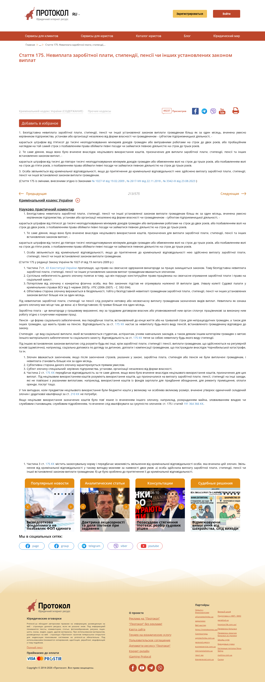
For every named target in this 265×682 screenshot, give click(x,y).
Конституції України (63, 268)
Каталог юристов (148, 36)
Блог (187, 36)
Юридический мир (226, 36)
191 (185, 404)
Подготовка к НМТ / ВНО (229, 616)
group (65, 546)
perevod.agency (202, 642)
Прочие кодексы (99, 111)
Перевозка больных (227, 628)
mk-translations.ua (204, 651)
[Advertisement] (112, 86)
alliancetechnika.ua (204, 616)
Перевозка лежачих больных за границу (227, 634)
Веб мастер (200, 625)
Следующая (230, 194)
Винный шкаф (224, 611)
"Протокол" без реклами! (145, 624)
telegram (94, 546)
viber (124, 546)
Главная (31, 44)
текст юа (199, 655)
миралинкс (200, 621)
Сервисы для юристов (97, 36)
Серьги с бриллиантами (202, 611)
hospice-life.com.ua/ (227, 624)
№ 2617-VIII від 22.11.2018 (144, 181)
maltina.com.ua (225, 655)
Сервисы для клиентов (41, 36)
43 (47, 268)
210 (73, 394)
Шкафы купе (223, 640)
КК (122, 324)
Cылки (221, 659)
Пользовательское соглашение (149, 640)
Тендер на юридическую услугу (150, 635)
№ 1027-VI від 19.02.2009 (108, 181)
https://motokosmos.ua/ (206, 629)
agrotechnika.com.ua (205, 638)
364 (191, 404)
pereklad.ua (223, 620)
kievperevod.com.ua (204, 659)
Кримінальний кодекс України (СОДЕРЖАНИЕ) (51, 111)
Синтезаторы (201, 634)
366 (197, 404)
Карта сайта (137, 629)
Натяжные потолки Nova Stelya (229, 649)
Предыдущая (36, 194)
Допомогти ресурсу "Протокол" (150, 645)
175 (117, 324)
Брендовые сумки (226, 644)
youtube (153, 546)
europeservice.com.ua (205, 646)
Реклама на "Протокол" (144, 618)
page (35, 546)
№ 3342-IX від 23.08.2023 (179, 181)
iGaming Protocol (140, 656)
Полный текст (35, 647)
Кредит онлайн (139, 651)
